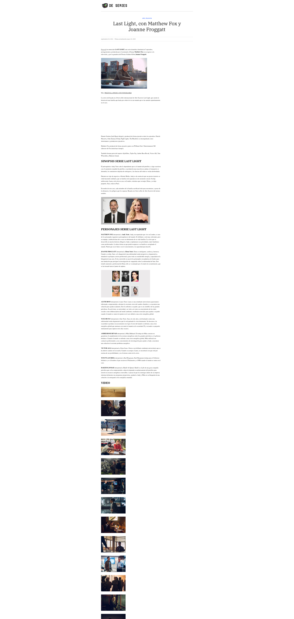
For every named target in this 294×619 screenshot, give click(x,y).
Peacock (149, 18)
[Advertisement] (131, 117)
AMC (143, 18)
